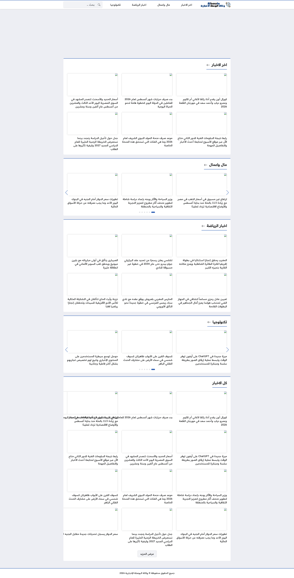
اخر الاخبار (219, 65)
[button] (153, 212)
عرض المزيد (147, 553)
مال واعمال (218, 165)
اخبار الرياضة (217, 226)
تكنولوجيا (220, 322)
